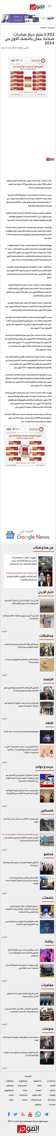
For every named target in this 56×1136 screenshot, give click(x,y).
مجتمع (48, 854)
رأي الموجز (37, 1081)
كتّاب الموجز (36, 1095)
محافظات (46, 635)
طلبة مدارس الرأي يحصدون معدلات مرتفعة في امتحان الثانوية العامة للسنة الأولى (22, 880)
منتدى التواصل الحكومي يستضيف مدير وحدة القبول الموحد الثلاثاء (21, 923)
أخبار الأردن (45, 592)
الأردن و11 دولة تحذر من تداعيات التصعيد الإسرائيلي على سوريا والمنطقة (21, 602)
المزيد (4, 631)
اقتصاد (43, 27)
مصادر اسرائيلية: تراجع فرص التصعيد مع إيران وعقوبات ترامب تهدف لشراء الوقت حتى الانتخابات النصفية (22, 778)
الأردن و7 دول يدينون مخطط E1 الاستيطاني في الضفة (20, 617)
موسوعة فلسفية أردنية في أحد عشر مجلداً (21, 731)
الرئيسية (51, 27)
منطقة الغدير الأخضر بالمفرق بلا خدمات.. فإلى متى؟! (21, 661)
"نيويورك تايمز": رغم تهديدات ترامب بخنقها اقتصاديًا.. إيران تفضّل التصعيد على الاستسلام (23, 560)
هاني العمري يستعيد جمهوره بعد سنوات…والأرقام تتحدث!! (20, 1054)
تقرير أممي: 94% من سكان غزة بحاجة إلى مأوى (20, 820)
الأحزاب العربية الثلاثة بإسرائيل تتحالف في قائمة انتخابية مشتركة (21, 839)
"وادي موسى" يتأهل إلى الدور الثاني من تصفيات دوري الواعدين (22, 966)
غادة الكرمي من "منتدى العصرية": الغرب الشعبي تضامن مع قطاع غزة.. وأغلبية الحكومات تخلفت (21, 749)
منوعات (47, 1028)
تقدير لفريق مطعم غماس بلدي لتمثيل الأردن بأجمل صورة (22, 995)
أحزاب (11, 1100)
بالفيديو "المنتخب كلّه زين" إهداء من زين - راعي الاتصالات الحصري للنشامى (21, 1010)
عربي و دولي (44, 766)
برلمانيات (37, 1104)
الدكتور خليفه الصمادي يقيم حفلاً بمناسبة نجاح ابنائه (20, 864)
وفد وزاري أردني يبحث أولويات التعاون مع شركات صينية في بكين (21, 704)
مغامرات (47, 985)
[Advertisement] (28, 129)
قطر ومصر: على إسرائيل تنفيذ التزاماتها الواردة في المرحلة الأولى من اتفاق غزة (22, 792)
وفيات (11, 1095)
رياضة (49, 941)
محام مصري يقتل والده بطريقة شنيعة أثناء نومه (20, 1038)
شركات (24, 1100)
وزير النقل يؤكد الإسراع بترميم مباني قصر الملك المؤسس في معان (21, 645)
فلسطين (47, 810)
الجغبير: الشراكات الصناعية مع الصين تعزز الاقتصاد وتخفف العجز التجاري (21, 689)
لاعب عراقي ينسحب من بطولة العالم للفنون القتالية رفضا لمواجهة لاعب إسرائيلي (23, 953)
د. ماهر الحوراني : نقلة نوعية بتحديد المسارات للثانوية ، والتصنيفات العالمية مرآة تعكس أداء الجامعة (21, 909)
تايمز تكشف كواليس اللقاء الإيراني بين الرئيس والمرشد (22, 578)
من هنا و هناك (43, 547)
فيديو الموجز (8, 1090)
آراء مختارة (23, 1095)
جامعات (47, 897)
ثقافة (49, 723)
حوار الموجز (23, 1081)
